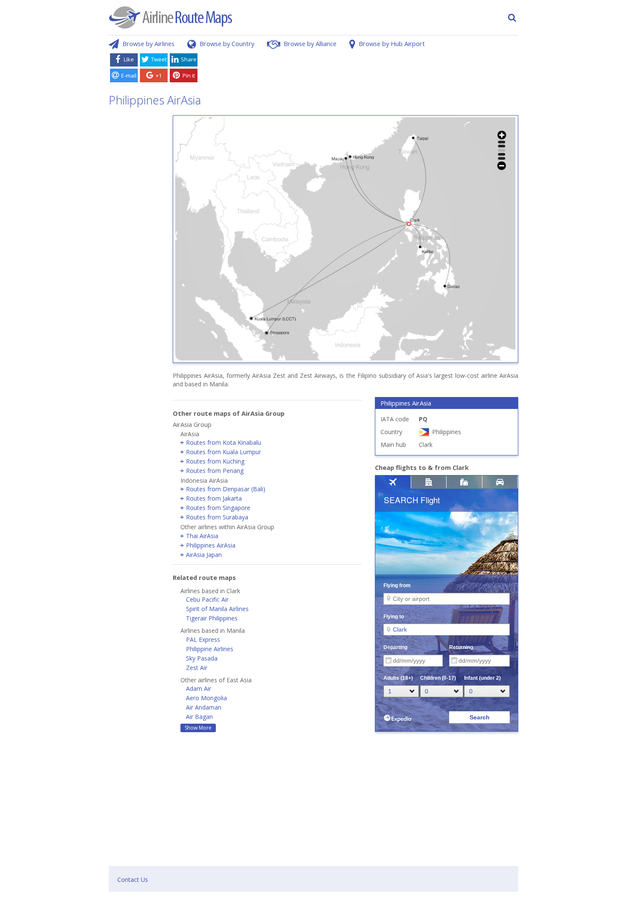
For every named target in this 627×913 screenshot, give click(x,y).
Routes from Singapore (218, 508)
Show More (198, 727)
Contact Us (132, 879)
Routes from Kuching (215, 461)
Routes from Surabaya (217, 517)
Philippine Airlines (209, 649)
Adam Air (198, 688)
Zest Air (196, 668)
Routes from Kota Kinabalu (223, 442)
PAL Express (203, 639)
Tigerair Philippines (212, 618)
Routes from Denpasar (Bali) (225, 489)
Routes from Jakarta (214, 498)
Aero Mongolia (206, 698)
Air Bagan (199, 717)
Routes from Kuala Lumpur (223, 452)
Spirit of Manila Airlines (217, 609)
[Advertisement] (359, 69)
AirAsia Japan (204, 555)
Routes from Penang (215, 471)
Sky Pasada (202, 658)
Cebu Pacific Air (207, 599)
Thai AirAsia (202, 536)
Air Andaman (203, 707)
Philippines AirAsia (210, 545)
